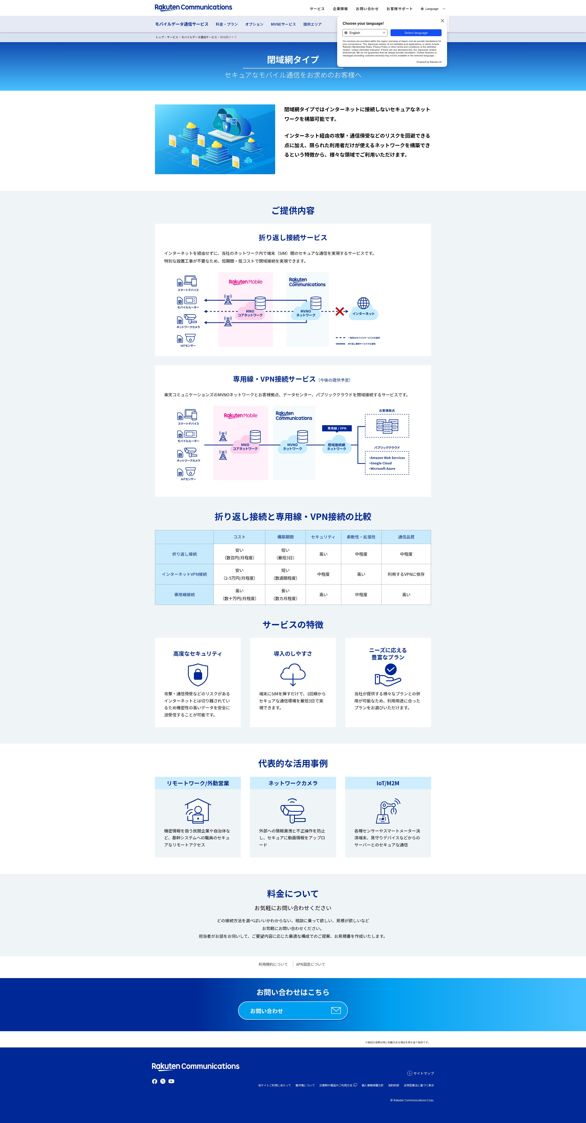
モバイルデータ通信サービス (182, 24)
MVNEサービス (283, 24)
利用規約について (273, 964)
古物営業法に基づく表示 (419, 1085)
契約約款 (393, 1085)
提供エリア (312, 24)
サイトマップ (423, 1073)
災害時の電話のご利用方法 (335, 1085)
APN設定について (310, 964)
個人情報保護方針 (373, 1085)
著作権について (305, 1085)
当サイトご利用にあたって (274, 1085)
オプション (254, 24)
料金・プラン (227, 24)
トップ (160, 37)
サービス (172, 37)
